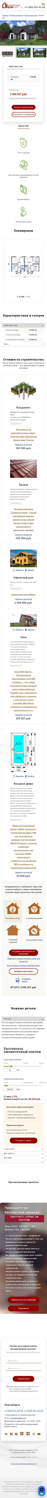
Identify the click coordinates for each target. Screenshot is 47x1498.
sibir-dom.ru (32, 1457)
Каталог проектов (16, 15)
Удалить (30, 570)
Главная (5, 15)
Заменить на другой (23, 445)
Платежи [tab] (7, 1019)
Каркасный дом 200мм (23, 594)
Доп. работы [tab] (9, 1153)
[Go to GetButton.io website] (41, 1495)
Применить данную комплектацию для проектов (23, 960)
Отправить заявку (23, 1140)
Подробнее (23, 1308)
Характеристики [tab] (10, 325)
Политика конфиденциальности (23, 1464)
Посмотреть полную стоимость (22, 98)
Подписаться (23, 1379)
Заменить (19, 570)
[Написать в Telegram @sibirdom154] (41, 1489)
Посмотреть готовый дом (23, 114)
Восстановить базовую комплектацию (23, 966)
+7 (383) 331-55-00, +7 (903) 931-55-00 (24, 1411)
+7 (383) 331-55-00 (34, 7)
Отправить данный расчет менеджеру (23, 952)
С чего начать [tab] (9, 1149)
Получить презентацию (23, 107)
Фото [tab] (6, 344)
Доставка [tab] (8, 1158)
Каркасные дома (31, 15)
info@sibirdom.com (18, 1418)
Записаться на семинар (23, 1300)
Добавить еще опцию (23, 971)
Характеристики (16, 66)
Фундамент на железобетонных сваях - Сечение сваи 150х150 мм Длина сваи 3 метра (23, 434)
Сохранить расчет (26, 980)
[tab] (23, 1161)
